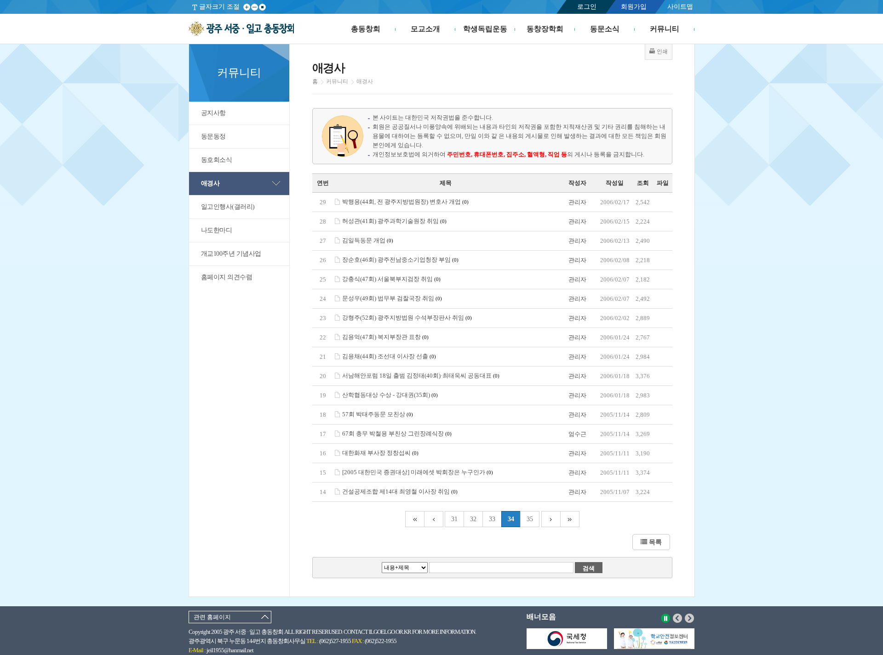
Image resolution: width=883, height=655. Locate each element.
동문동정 (213, 136)
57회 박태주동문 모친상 (377, 414)
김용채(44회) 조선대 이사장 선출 (389, 356)
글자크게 (246, 7)
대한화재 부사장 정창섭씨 (380, 452)
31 (454, 519)
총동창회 (365, 29)
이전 (677, 618)
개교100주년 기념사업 (231, 253)
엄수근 (577, 434)
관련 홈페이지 (212, 617)
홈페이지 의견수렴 (226, 277)
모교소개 (425, 29)
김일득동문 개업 (367, 240)
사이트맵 (680, 6)
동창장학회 (545, 29)
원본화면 (262, 7)
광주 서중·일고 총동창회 (241, 29)
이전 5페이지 (433, 519)
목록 (654, 542)
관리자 (577, 202)
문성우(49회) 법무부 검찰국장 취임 (392, 298)
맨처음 (414, 519)
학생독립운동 (485, 29)
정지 (666, 618)
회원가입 (634, 6)
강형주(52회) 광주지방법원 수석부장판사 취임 (407, 317)
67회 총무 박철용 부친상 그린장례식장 (397, 433)
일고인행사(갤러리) (228, 206)
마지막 (570, 519)
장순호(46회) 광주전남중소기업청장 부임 (400, 259)
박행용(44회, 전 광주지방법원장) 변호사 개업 (405, 201)
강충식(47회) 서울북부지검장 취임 (391, 279)
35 (530, 519)
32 (473, 519)
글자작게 (254, 7)
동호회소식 (216, 159)
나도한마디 (216, 230)
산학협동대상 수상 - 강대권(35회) (390, 394)
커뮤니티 (664, 29)
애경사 (210, 183)
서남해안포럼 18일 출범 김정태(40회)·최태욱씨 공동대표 (420, 375)
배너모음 (541, 617)
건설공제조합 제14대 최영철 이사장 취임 (400, 491)
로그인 (586, 6)
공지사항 (213, 112)
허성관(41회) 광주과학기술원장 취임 (394, 221)
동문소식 (604, 29)
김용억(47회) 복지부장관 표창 (385, 336)
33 (492, 519)
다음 (689, 618)
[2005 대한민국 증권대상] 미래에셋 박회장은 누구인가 (417, 472)
